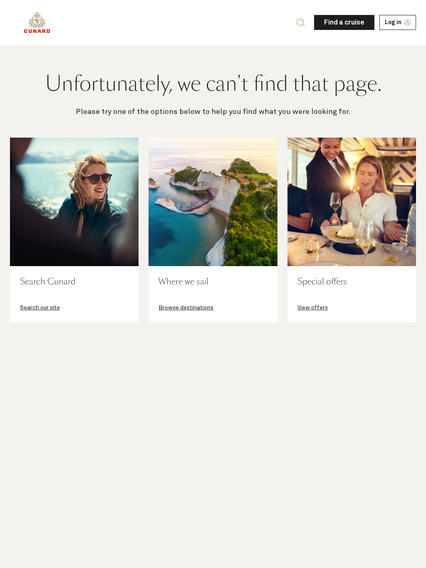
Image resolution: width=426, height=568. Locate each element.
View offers (312, 308)
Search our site (40, 308)
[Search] (300, 22)
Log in (393, 22)
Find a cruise (344, 22)
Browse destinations (186, 308)
